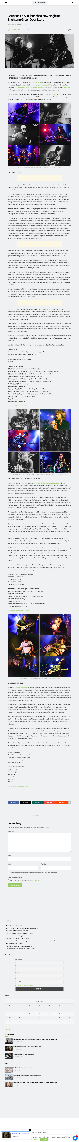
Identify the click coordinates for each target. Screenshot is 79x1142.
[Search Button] (73, 2)
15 (59, 1018)
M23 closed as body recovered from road (17, 930)
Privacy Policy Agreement (16, 877)
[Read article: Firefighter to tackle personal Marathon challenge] (9, 1077)
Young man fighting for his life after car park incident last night (22, 928)
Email (10, 864)
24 (10, 1026)
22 (59, 1022)
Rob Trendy (58, 167)
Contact (42, 1123)
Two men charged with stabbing (14, 943)
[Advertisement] (39, 178)
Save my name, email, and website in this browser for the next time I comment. (34, 872)
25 (19, 1026)
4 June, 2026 (17, 1070)
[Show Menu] (6, 2)
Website (43, 864)
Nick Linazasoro (14, 30)
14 (49, 1018)
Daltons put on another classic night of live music (27, 1046)
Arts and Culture (16, 11)
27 (39, 1026)
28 (49, 1026)
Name (10, 855)
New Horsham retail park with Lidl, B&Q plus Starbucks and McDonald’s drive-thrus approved (30, 941)
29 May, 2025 (17, 1085)
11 (19, 1018)
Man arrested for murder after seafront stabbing (19, 946)
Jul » (10, 1029)
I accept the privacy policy (25, 985)
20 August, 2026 (18, 1041)
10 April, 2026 (17, 1077)
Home (9, 11)
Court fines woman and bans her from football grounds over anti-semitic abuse (35, 1082)
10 (10, 1018)
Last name (18, 966)
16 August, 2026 (18, 1056)
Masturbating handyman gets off (15, 925)
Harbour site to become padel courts (23, 1068)
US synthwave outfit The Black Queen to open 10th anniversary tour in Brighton (35, 1039)
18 (19, 1022)
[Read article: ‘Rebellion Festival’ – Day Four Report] (9, 1056)
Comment (11, 831)
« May (6, 1029)
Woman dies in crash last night (14, 936)
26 (29, 1026)
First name (18, 959)
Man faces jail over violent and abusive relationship (19, 933)
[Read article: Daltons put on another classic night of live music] (9, 1048)
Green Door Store (36, 82)
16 (69, 1018)
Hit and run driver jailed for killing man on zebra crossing (21, 948)
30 (69, 1026)
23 (69, 1022)
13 (39, 1018)
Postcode (18, 979)
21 (49, 1022)
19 (29, 1022)
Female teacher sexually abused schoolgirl (17, 938)
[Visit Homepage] (39, 3)
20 (39, 1022)
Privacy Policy (36, 880)
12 (29, 1018)
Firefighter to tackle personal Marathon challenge (27, 1075)
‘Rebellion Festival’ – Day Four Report (23, 1054)
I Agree (44, 1139)
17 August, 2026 (18, 1049)
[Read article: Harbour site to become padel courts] (9, 1070)
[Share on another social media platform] (69, 802)
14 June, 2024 (26, 30)
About (36, 1123)
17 (10, 1022)
